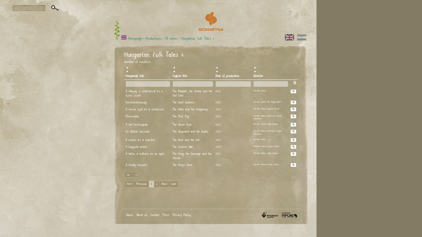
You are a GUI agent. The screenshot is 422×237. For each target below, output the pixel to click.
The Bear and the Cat (186, 140)
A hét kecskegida (137, 124)
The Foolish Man (183, 147)
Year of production (227, 76)
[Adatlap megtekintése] (293, 91)
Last (173, 184)
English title (180, 76)
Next (164, 184)
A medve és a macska (140, 140)
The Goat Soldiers (184, 102)
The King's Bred (182, 165)
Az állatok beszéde (138, 131)
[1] (55, 8)
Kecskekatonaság (136, 102)
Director (258, 76)
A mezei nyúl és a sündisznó (145, 109)
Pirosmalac (132, 116)
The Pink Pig (181, 116)
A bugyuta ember (136, 147)
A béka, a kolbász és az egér (145, 154)
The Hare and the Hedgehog (190, 109)
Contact (155, 215)
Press (166, 215)
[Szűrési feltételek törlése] (294, 83)
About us (141, 215)
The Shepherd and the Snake (190, 131)
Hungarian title (135, 76)
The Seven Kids (182, 124)
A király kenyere (136, 165)
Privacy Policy (182, 215)
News (129, 215)
